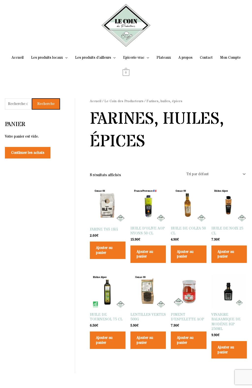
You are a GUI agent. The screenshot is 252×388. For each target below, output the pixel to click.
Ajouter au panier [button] (104, 250)
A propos (185, 57)
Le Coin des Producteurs (123, 101)
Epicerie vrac (133, 57)
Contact (206, 57)
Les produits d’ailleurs (93, 57)
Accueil (18, 57)
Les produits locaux (47, 57)
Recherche (46, 103)
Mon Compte (230, 57)
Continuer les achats (27, 152)
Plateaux (164, 57)
